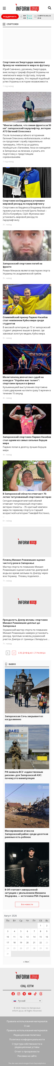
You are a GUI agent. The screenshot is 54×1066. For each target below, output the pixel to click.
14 (34, 936)
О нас (27, 1025)
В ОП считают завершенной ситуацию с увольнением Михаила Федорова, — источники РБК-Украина (27, 892)
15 (40, 936)
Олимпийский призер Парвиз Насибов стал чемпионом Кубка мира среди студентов (25, 320)
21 (34, 942)
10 (8, 936)
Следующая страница (32, 652)
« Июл (26, 961)
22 (40, 942)
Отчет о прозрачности (27, 1051)
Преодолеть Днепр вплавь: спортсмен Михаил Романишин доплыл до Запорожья (25, 623)
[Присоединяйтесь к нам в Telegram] (24, 994)
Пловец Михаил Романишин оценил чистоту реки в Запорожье (24, 561)
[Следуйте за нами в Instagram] (18, 994)
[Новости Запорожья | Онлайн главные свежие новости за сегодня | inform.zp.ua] (27, 8)
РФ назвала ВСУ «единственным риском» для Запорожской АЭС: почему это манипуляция (24, 775)
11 (14, 936)
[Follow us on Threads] (41, 994)
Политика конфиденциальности (27, 1039)
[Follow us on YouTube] (29, 994)
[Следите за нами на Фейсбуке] (13, 994)
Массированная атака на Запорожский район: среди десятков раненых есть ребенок (26, 834)
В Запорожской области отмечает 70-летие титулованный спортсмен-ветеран (27, 495)
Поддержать (10, 16)
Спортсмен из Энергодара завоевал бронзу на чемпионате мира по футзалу (26, 64)
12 (21, 936)
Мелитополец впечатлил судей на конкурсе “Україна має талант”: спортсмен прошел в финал (23, 380)
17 (8, 942)
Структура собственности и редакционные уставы (27, 1045)
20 (27, 942)
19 (21, 942)
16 (47, 936)
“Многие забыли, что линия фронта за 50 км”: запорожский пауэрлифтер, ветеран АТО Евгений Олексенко (27, 128)
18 (14, 942)
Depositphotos (40, 1063)
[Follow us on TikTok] (35, 994)
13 (27, 936)
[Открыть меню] (4, 8)
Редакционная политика (27, 1034)
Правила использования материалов (27, 1021)
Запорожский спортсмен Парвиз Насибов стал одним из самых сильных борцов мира (27, 440)
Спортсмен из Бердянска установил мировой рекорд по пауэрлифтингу (24, 202)
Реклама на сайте (27, 1056)
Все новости (27, 904)
